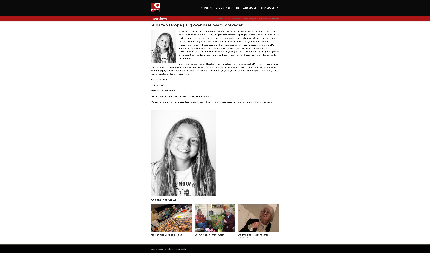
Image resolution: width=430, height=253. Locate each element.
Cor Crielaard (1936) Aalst (209, 234)
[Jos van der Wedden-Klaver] (171, 218)
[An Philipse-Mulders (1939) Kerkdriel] (258, 218)
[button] (278, 8)
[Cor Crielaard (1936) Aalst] (215, 218)
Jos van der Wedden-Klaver (167, 234)
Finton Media (180, 249)
